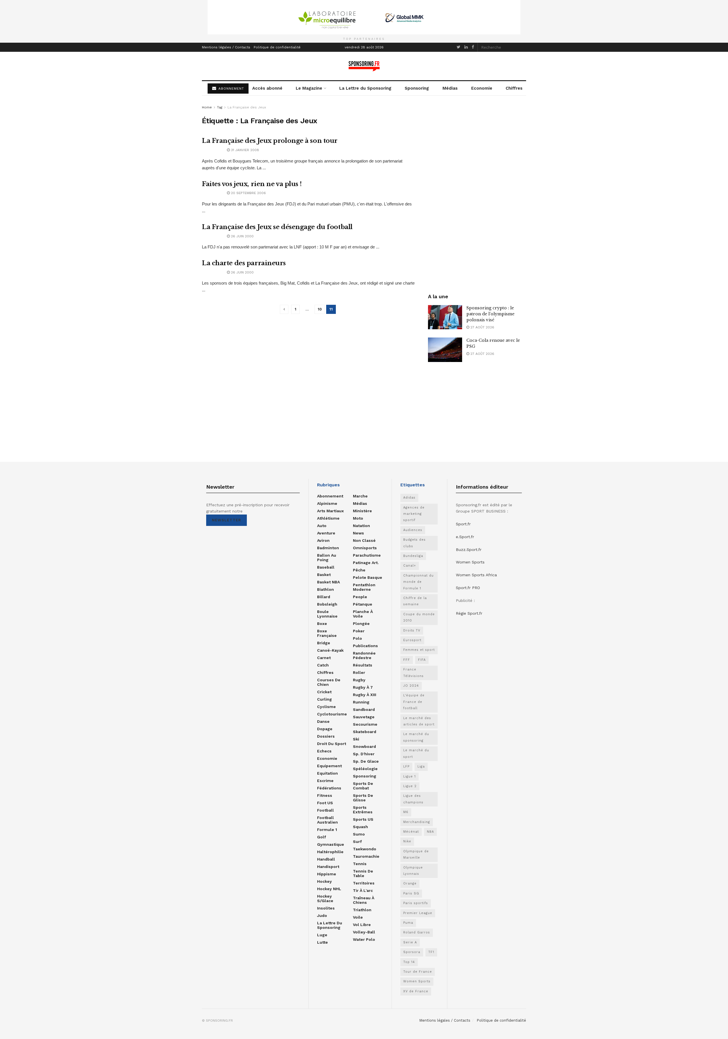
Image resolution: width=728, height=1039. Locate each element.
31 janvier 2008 (244, 150)
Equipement (329, 766)
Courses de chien (328, 682)
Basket (324, 574)
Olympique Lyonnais (413, 871)
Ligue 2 (410, 786)
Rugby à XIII (364, 694)
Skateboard (364, 731)
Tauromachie (366, 856)
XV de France (415, 991)
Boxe (322, 623)
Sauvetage (364, 717)
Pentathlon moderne (364, 587)
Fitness (324, 795)
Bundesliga (413, 556)
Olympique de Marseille (416, 854)
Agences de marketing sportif (414, 514)
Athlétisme (328, 518)
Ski (356, 739)
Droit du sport (331, 743)
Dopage (324, 729)
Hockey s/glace (325, 898)
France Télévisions (413, 673)
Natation (361, 525)
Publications (365, 645)
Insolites (326, 908)
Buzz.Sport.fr (468, 549)
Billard (323, 596)
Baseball (325, 567)
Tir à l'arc (363, 890)
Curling (324, 699)
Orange (410, 883)
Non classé (364, 540)
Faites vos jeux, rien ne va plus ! (252, 184)
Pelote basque (367, 577)
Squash (360, 826)
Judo (322, 915)
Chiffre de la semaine (415, 601)
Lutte (322, 942)
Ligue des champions (413, 799)
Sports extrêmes (363, 809)
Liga (421, 766)
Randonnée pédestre (364, 655)
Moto (358, 518)
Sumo (359, 834)
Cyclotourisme (332, 714)
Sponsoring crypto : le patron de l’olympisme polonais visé (490, 313)
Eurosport (412, 640)
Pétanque (362, 604)
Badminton (328, 548)
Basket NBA (328, 582)
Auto (321, 525)
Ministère (362, 511)
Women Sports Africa (476, 575)
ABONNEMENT (230, 88)
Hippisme (326, 874)
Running (361, 702)
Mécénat (411, 832)
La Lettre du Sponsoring (365, 88)
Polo (357, 638)
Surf (357, 841)
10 (320, 309)
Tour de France (417, 972)
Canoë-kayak (330, 650)
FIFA (422, 660)
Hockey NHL (329, 888)
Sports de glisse (363, 797)
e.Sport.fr (465, 536)
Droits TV (411, 630)
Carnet (324, 657)
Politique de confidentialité (277, 47)
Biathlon (325, 589)
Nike (407, 841)
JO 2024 (411, 686)
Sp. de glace (366, 761)
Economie (481, 88)
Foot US (325, 803)
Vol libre (362, 924)
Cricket (324, 692)
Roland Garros (416, 932)
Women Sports (417, 981)
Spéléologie (365, 768)
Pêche (359, 570)
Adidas (409, 497)
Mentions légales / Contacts (226, 47)
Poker (359, 631)
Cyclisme (326, 706)
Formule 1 (327, 829)
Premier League (417, 913)
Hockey (324, 881)
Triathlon (362, 910)
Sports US (363, 819)
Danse (323, 721)
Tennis (360, 863)
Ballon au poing (326, 557)
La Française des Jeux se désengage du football (277, 227)
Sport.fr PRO (468, 587)
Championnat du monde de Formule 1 (418, 582)
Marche (360, 496)
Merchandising (416, 822)
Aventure (326, 533)
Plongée (361, 623)
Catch (323, 665)
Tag (219, 107)
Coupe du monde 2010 (419, 617)
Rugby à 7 (363, 687)
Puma (408, 923)
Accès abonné (267, 88)
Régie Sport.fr (469, 613)
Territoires (364, 883)
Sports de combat (363, 785)
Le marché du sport (416, 753)
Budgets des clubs (414, 543)
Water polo (364, 939)
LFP (406, 766)
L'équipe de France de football (414, 702)
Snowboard (364, 746)
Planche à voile (363, 613)
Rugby (359, 680)
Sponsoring (417, 88)
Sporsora (411, 952)
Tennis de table (363, 873)
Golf (321, 837)
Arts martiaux (330, 511)
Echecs (324, 751)
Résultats (362, 665)
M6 (405, 812)
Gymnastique (330, 844)
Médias (450, 88)
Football (325, 810)
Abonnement (330, 496)
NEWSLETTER (226, 520)
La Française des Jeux (247, 107)
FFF (406, 660)
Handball (326, 859)
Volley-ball (364, 932)
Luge (322, 935)
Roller (359, 672)
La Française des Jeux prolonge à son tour (270, 141)
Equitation (327, 773)
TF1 (431, 952)
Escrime (325, 780)
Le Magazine (309, 88)
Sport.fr (463, 524)
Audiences (412, 530)
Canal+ (409, 565)
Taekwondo (364, 849)
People (360, 596)
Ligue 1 (409, 776)
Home (207, 107)
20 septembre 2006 (248, 193)
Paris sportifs (415, 903)
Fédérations (329, 788)
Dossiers (326, 736)
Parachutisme (367, 555)
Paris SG (411, 893)
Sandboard (364, 709)
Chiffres (514, 88)
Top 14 (409, 962)
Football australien (327, 819)
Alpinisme (327, 503)
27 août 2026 (481, 327)
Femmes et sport (419, 650)
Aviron (323, 540)
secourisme (365, 724)
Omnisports (365, 548)
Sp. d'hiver (364, 754)
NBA (430, 832)
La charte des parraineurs (244, 263)
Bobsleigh (327, 604)
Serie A (410, 942)
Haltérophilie (330, 851)
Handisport (328, 866)
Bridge (323, 643)
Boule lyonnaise (327, 613)
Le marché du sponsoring (416, 737)
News (358, 533)
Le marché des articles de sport (419, 721)
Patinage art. (366, 562)
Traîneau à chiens (363, 900)
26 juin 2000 (242, 236)
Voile (358, 917)
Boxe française (327, 633)
